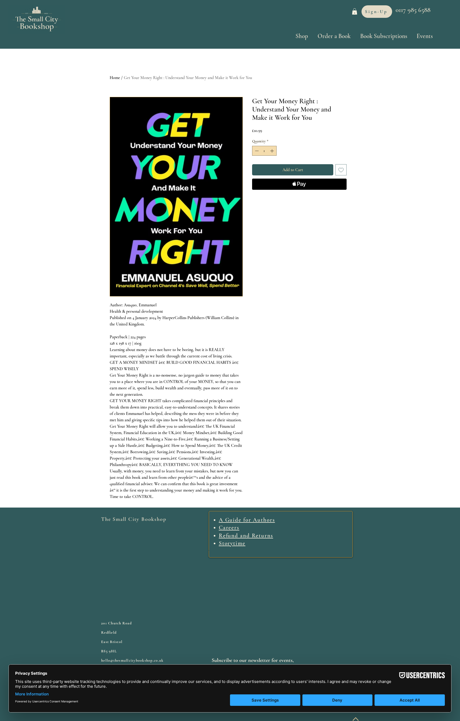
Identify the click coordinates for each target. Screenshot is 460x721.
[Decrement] (256, 150)
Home (115, 77)
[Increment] (272, 150)
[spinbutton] (264, 150)
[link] (354, 11)
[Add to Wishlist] (341, 169)
